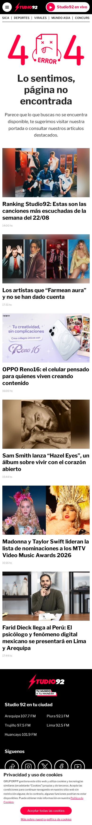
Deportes (21, 18)
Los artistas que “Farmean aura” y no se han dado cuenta (44, 293)
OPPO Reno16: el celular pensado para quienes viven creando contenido (45, 376)
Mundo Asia (60, 18)
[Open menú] (7, 7)
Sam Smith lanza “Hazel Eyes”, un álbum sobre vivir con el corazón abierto (45, 462)
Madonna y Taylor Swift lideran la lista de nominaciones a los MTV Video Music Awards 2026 (45, 548)
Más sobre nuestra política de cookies (46, 819)
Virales (40, 18)
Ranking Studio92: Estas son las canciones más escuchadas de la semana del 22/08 (44, 211)
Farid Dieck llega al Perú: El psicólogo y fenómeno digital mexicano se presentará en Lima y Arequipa (44, 637)
